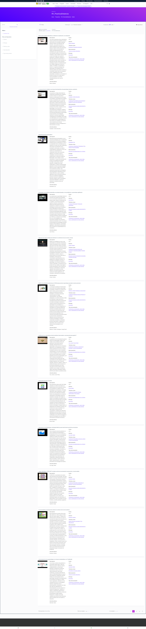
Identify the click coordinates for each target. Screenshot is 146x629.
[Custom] (18, 628)
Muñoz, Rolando (72, 43)
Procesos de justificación (77, 102)
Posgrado (62, 3)
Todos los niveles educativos (74, 51)
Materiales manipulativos (78, 482)
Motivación (75, 203)
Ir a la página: (112, 611)
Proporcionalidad (75, 147)
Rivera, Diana (71, 388)
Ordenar (66, 24)
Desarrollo (76, 392)
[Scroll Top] (128, 628)
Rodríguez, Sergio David (80, 290)
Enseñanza (71, 47)
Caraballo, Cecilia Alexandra (74, 96)
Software (70, 295)
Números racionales (76, 521)
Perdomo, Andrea (72, 517)
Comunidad (72, 3)
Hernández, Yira (72, 142)
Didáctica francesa (77, 294)
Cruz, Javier (71, 342)
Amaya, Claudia (72, 245)
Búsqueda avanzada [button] (13, 26)
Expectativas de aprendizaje (79, 100)
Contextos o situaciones (73, 146)
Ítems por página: (81, 611)
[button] (130, 611)
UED (91, 3)
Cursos (67, 3)
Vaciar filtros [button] (48, 30)
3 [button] (139, 611)
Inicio (54, 3)
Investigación (86, 3)
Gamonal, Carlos (72, 566)
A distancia (71, 100)
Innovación (71, 54)
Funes (56, 3)
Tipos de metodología (77, 348)
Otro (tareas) (77, 393)
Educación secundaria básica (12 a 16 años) (77, 151)
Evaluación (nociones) (77, 47)
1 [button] (133, 611)
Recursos (79, 3)
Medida (70, 102)
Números (83, 294)
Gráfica (70, 521)
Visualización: (106, 24)
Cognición (70, 203)
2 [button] (136, 611)
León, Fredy (76, 342)
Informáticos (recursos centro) (79, 438)
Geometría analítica (77, 250)
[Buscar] (107, 3)
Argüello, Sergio (72, 478)
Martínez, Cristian (72, 290)
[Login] (109, 3)
